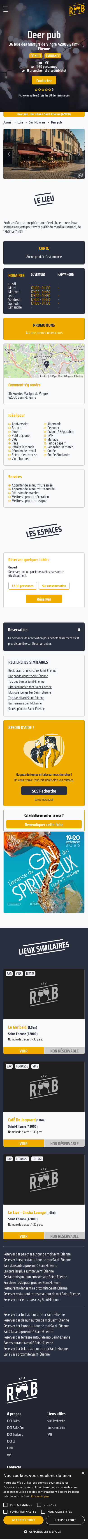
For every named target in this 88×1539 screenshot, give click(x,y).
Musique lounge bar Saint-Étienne (29, 692)
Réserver (44, 599)
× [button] (83, 1473)
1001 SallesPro (15, 1427)
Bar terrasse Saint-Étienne (25, 703)
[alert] (44, 1503)
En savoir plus (40, 1496)
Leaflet (44, 376)
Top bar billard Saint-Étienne (26, 698)
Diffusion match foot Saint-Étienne (30, 687)
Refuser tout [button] (65, 1520)
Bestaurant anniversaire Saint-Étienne (32, 670)
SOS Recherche (44, 791)
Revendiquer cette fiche (44, 824)
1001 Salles (13, 1421)
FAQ (49, 1434)
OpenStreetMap (60, 376)
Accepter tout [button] (23, 1520)
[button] (9, 154)
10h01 (10, 1448)
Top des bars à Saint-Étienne (26, 681)
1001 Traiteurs (15, 1434)
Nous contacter (56, 1427)
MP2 (9, 1455)
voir (24, 1050)
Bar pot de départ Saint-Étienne (28, 676)
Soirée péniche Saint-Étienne (26, 708)
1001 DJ (11, 1441)
